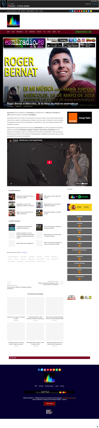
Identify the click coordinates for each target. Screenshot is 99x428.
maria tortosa (55, 259)
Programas (19, 31)
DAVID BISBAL (31, 256)
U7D (44, 31)
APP (26, 31)
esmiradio (11, 106)
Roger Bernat (20, 261)
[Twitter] (72, 11)
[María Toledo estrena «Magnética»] (12, 243)
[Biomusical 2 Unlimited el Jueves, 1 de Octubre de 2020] (12, 197)
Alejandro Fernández (13, 256)
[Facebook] (70, 11)
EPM (59, 31)
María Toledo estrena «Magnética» (25, 243)
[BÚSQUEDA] (90, 31)
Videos (54, 31)
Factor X (10, 259)
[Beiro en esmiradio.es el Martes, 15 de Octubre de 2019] (39, 227)
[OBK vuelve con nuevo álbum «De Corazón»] (39, 197)
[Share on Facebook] (36, 277)
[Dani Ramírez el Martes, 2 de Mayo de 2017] (39, 213)
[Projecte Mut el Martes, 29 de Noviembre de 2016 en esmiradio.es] (35, 306)
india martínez (31, 259)
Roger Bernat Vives (30, 261)
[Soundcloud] (82, 11)
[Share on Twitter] (39, 277)
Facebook (69, 189)
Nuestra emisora (49, 386)
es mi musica (39, 256)
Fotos (48, 31)
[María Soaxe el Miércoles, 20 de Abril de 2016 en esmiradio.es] (55, 332)
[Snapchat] (91, 11)
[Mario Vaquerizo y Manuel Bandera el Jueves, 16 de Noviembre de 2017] (55, 306)
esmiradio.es (54, 256)
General (16, 259)
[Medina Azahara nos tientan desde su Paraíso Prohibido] (39, 235)
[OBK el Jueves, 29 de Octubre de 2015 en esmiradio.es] (12, 213)
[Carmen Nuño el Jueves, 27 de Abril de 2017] (16, 306)
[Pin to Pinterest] (43, 277)
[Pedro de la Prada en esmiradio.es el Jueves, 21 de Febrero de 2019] (39, 243)
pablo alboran (11, 261)
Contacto (41, 386)
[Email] (89, 11)
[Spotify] (84, 11)
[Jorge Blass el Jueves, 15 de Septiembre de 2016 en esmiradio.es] (12, 205)
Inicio (8, 31)
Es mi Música (23, 252)
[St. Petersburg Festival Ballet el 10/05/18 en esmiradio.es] (12, 227)
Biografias (32, 31)
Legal (56, 386)
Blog (13, 31)
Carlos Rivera (23, 256)
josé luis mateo (40, 259)
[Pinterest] (77, 11)
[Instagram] (75, 11)
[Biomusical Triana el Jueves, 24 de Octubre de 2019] (35, 332)
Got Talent (23, 259)
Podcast (39, 31)
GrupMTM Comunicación (69, 398)
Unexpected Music (41, 261)
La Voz (47, 259)
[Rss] (86, 11)
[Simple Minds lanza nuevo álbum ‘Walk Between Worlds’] (39, 205)
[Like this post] (32, 277)
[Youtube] (79, 11)
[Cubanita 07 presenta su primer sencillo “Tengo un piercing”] (16, 332)
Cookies (62, 386)
